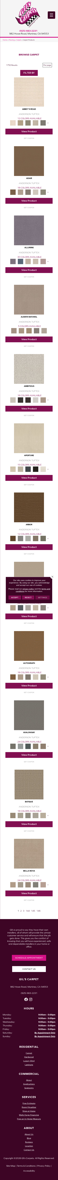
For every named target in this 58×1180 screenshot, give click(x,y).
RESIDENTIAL (29, 1046)
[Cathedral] (28, 815)
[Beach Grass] (29, 853)
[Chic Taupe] (35, 123)
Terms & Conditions (26, 1166)
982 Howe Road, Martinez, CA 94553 (29, 33)
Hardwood (29, 1057)
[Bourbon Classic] (29, 161)
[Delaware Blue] (43, 123)
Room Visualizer (29, 1107)
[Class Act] (28, 192)
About (29, 1080)
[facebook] (26, 999)
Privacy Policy (43, 1166)
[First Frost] (35, 400)
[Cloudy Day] (28, 608)
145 (33, 911)
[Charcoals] (20, 400)
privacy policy (28, 589)
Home (5, 40)
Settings (42, 597)
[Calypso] (20, 746)
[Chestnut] (29, 507)
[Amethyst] (29, 230)
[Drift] (35, 608)
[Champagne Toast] (20, 192)
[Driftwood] (35, 538)
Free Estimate (29, 1103)
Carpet (18, 40)
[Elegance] (35, 192)
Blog (29, 1138)
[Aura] (29, 92)
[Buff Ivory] (29, 438)
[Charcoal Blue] (28, 746)
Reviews (29, 1142)
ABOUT (29, 1127)
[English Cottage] (43, 192)
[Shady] (36, 331)
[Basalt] (28, 261)
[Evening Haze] (43, 608)
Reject (28, 597)
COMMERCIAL (29, 1073)
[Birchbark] (35, 261)
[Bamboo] (20, 123)
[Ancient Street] (20, 815)
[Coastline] (28, 538)
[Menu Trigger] (51, 15)
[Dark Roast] (28, 400)
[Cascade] (28, 885)
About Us (29, 1134)
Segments (29, 1088)
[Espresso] (35, 469)
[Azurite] (20, 261)
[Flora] (43, 885)
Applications (29, 1084)
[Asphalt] (29, 715)
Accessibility (29, 1171)
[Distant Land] (43, 746)
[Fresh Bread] (43, 400)
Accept (14, 597)
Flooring (12, 40)
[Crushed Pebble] (35, 815)
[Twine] (44, 331)
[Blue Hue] (20, 608)
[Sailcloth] (29, 331)
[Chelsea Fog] (35, 885)
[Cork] (21, 331)
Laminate (29, 1065)
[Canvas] (29, 369)
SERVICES (29, 1097)
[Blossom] (43, 261)
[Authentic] (29, 576)
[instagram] (30, 999)
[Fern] (43, 538)
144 (28, 911)
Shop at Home (29, 1111)
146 (38, 911)
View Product (29, 131)
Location (29, 1146)
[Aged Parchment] (29, 784)
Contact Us (29, 1150)
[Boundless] (28, 123)
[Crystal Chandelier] (43, 815)
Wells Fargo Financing (29, 1115)
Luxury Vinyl (29, 1061)
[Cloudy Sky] (20, 538)
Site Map (10, 1166)
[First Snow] (43, 469)
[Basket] (29, 299)
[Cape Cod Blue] (28, 469)
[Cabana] (20, 885)
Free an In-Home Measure (29, 1119)
